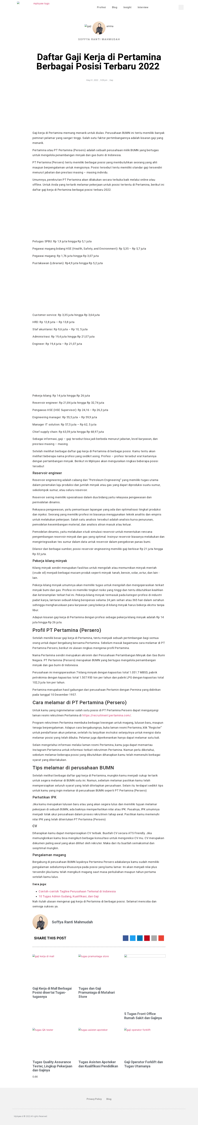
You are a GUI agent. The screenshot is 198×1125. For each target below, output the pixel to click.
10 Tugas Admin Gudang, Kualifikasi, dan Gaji (69, 896)
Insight (127, 7)
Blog (114, 7)
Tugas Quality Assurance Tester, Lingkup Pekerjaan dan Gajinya (52, 1066)
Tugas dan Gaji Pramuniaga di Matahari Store (96, 993)
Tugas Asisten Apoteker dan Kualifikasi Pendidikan (98, 1064)
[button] (181, 7)
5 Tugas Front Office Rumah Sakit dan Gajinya (143, 1016)
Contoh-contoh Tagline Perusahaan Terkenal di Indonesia (77, 891)
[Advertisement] (99, 107)
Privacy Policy (94, 1099)
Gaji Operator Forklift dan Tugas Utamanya (143, 1064)
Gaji (111, 80)
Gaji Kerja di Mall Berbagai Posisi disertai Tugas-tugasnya (52, 993)
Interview (143, 7)
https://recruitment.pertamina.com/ (106, 715)
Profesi (101, 7)
